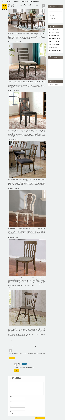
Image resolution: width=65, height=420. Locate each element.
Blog (7, 1)
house (50, 43)
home (53, 39)
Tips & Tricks (53, 18)
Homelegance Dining (17, 349)
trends (50, 50)
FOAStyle (50, 36)
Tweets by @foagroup (53, 84)
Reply (12, 358)
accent (50, 29)
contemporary (54, 32)
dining (53, 33)
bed (57, 29)
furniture (54, 36)
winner (57, 50)
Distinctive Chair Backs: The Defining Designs (23, 5)
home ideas (57, 41)
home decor (56, 39)
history (50, 39)
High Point (58, 38)
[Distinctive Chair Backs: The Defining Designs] (26, 9)
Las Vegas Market (52, 44)
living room (58, 44)
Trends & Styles (16, 1)
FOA (49, 35)
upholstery (54, 50)
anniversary (54, 29)
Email (11, 401)
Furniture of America (52, 38)
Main (10, 1)
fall (59, 33)
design (50, 33)
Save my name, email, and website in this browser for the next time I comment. (24, 413)
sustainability (51, 49)
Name (11, 396)
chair (58, 30)
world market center (52, 52)
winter (60, 50)
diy (55, 33)
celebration (55, 30)
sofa (52, 47)
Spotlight (52, 15)
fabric (57, 33)
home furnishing (52, 41)
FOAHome (57, 35)
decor (58, 32)
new (55, 46)
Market (53, 46)
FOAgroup (53, 35)
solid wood (55, 47)
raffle (50, 47)
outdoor (58, 46)
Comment (11, 380)
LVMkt (50, 46)
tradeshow (58, 49)
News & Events (53, 12)
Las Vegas (53, 43)
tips (54, 49)
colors (50, 32)
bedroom (50, 30)
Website (11, 406)
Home (3, 1)
